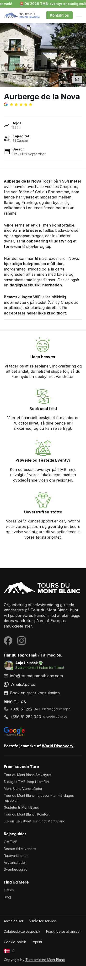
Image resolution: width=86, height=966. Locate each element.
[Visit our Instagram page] (21, 640)
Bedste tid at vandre (20, 849)
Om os (9, 890)
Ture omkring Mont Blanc (45, 960)
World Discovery (58, 746)
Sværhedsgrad (15, 869)
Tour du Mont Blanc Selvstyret (27, 775)
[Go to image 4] (49, 82)
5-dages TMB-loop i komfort (26, 782)
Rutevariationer (16, 856)
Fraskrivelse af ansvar (63, 931)
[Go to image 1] (37, 82)
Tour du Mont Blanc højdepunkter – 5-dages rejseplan (39, 797)
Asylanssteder (15, 862)
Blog (7, 897)
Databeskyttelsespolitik (22, 931)
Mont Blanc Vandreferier (23, 789)
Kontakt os (59, 15)
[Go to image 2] (41, 82)
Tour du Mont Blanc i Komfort (26, 814)
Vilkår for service (42, 921)
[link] (43, 684)
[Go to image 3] (45, 82)
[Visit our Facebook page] (8, 640)
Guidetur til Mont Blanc (21, 807)
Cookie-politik (15, 942)
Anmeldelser (13, 921)
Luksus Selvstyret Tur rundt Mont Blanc (34, 821)
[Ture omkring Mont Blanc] (43, 588)
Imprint (37, 942)
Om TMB (10, 842)
